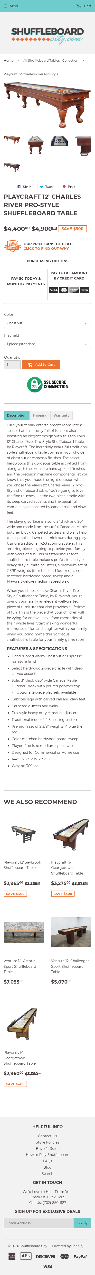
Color (8, 314)
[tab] (17, 415)
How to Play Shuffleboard (47, 1155)
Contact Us (47, 1136)
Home (9, 60)
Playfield (11, 335)
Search (47, 1174)
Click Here (56, 1197)
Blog (47, 1167)
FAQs (47, 1161)
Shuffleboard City (33, 1246)
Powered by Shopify (67, 1246)
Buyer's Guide (47, 1148)
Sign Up (82, 1223)
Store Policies (47, 1142)
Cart (87, 6)
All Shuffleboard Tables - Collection (50, 60)
